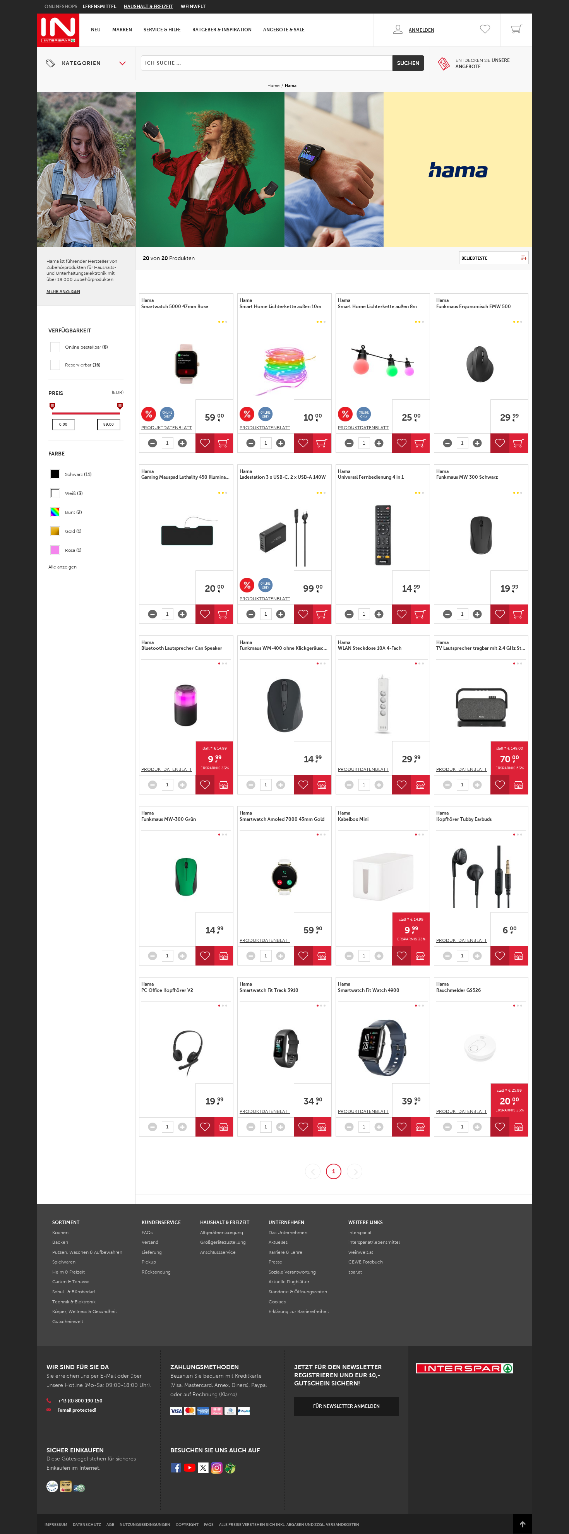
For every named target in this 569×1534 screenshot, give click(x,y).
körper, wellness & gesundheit (84, 1311)
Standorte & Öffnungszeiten (298, 1291)
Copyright (187, 1524)
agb (110, 1524)
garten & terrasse (70, 1281)
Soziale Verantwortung (292, 1272)
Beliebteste (474, 258)
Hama (175, 303)
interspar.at (360, 1232)
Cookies (277, 1302)
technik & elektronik (74, 1302)
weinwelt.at (360, 1252)
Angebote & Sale (284, 30)
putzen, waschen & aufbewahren (87, 1252)
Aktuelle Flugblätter (289, 1281)
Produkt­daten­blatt (166, 427)
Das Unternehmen (288, 1232)
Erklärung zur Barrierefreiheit (299, 1311)
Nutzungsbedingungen (145, 1524)
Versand (150, 1242)
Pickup (149, 1262)
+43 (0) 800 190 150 (80, 1401)
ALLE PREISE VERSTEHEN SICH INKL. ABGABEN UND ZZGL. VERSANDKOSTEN (289, 1524)
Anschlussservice (218, 1252)
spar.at (355, 1272)
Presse (275, 1262)
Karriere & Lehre (285, 1252)
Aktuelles (278, 1242)
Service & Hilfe (162, 30)
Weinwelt (193, 6)
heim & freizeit (68, 1272)
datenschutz (87, 1524)
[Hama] (186, 364)
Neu (96, 30)
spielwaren (63, 1262)
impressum (56, 1524)
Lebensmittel (99, 6)
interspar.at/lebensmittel (374, 1242)
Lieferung (152, 1252)
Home (273, 85)
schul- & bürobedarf (73, 1291)
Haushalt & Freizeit (148, 6)
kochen (60, 1232)
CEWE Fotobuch (365, 1262)
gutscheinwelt (67, 1321)
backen (60, 1242)
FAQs (147, 1232)
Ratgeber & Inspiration (222, 30)
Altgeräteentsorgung (221, 1232)
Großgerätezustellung (223, 1242)
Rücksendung (156, 1272)
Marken (122, 30)
